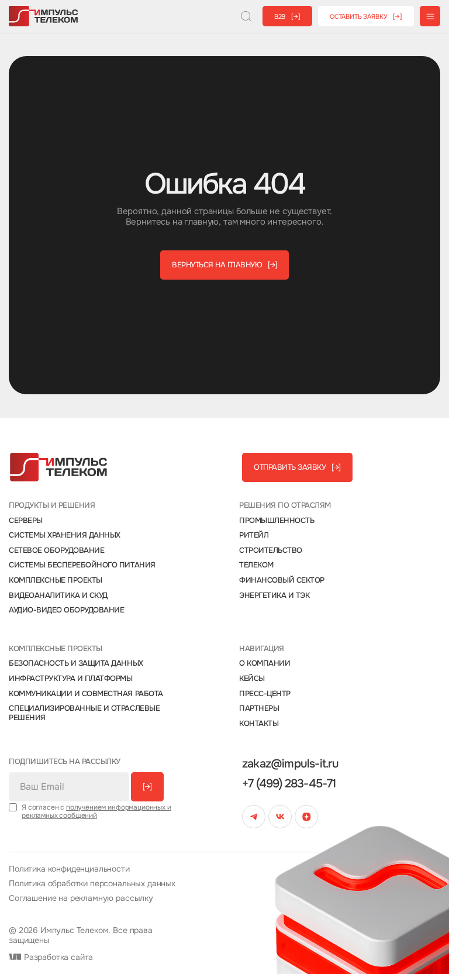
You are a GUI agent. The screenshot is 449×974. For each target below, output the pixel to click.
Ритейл (253, 535)
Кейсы (252, 678)
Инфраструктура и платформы (71, 678)
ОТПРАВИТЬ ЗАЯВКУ (297, 467)
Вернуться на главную (224, 265)
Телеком (256, 565)
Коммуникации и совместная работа (86, 693)
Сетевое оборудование (56, 550)
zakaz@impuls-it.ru (290, 764)
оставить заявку (366, 16)
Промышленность (276, 520)
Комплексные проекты (55, 580)
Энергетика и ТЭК (274, 595)
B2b (287, 16)
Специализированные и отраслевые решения (84, 713)
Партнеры (259, 708)
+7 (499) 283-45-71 (289, 784)
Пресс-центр (265, 693)
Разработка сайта (57, 957)
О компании (264, 663)
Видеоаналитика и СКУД (58, 595)
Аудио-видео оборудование (66, 610)
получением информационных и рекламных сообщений (96, 811)
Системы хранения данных (64, 535)
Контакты (258, 723)
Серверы (26, 520)
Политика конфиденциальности (69, 869)
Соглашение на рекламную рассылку (81, 898)
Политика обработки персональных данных (92, 884)
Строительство (270, 550)
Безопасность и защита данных (76, 663)
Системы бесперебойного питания (82, 565)
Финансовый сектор (281, 580)
